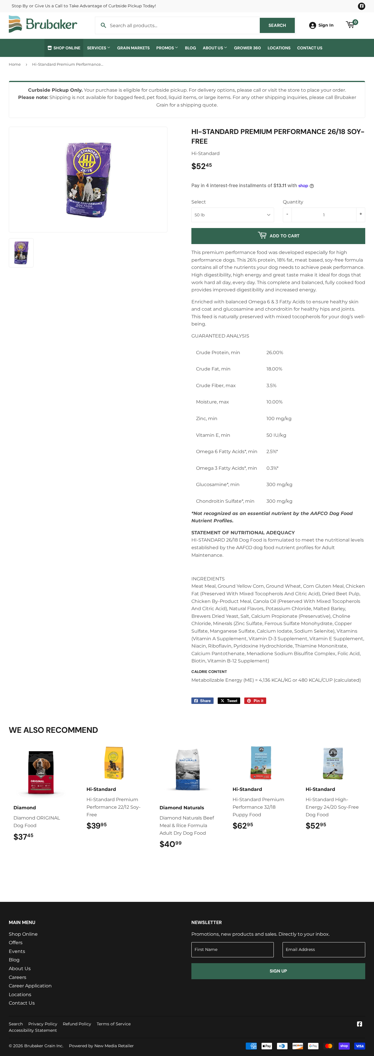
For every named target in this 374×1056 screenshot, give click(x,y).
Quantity (293, 202)
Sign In (326, 25)
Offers (15, 942)
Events (17, 951)
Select (198, 202)
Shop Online (66, 48)
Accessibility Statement (33, 1030)
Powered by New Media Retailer (101, 1045)
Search (282, 25)
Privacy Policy (42, 1024)
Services (97, 48)
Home (15, 64)
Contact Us (309, 48)
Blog (190, 48)
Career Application (30, 986)
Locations (279, 48)
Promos (165, 48)
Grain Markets (133, 48)
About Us (213, 48)
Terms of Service (114, 1024)
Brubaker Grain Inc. (43, 1045)
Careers (17, 977)
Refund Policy (77, 1024)
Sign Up (278, 971)
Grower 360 (247, 48)
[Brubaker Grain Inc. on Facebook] (359, 1024)
